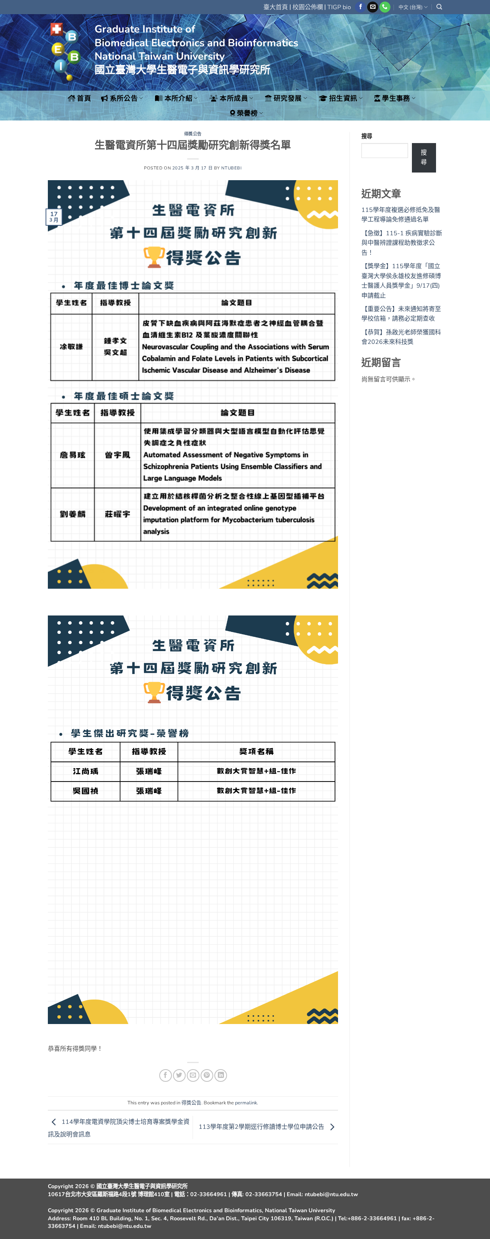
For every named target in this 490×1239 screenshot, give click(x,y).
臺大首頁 (275, 7)
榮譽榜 (247, 113)
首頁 (84, 98)
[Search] (439, 7)
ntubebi (231, 168)
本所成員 (234, 98)
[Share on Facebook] (165, 1075)
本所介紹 (179, 98)
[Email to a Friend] (193, 1075)
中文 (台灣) (411, 7)
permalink (246, 1102)
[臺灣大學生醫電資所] (65, 52)
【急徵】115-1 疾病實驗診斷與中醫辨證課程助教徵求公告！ (401, 243)
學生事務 (396, 98)
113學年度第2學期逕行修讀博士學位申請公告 (262, 1127)
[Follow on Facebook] (360, 7)
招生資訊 (343, 98)
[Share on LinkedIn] (220, 1075)
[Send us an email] (372, 7)
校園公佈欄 (307, 7)
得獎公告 (193, 134)
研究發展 (288, 98)
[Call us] (384, 7)
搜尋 (366, 136)
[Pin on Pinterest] (207, 1075)
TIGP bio (339, 7)
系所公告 (124, 98)
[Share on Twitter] (179, 1075)
